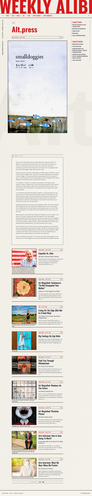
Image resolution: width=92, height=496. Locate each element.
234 (40, 482)
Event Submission (48, 15)
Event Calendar (36, 15)
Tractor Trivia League (76, 46)
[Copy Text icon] (19, 155)
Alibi (39, 307)
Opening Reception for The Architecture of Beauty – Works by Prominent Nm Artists (79, 50)
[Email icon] (21, 155)
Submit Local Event (18, 493)
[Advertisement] (37, 144)
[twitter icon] (17, 155)
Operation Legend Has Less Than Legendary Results (79, 25)
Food (29, 15)
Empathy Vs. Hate (76, 31)
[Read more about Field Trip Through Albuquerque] (24, 366)
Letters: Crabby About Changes (78, 35)
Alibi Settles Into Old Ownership (78, 28)
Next (43, 482)
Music (18, 15)
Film (13, 15)
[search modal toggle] (88, 16)
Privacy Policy (5, 493)
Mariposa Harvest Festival (77, 44)
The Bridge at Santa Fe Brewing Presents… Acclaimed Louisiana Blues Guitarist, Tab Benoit (80, 56)
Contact (11, 493)
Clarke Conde (41, 250)
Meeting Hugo (75, 33)
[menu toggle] (2, 15)
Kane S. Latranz (15, 37)
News (7, 15)
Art (24, 15)
